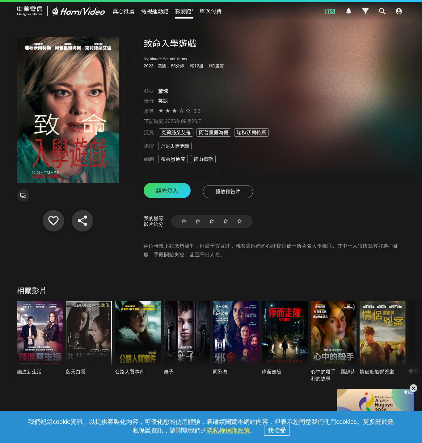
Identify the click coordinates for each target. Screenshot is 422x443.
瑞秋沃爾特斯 (251, 132)
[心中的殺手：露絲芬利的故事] (334, 341)
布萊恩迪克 (173, 159)
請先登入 (167, 190)
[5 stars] (240, 221)
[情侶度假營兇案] (383, 338)
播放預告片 (228, 191)
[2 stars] (198, 221)
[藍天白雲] (89, 338)
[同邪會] (236, 338)
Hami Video (61, 11)
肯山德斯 (203, 159)
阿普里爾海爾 (214, 132)
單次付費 (211, 11)
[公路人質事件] (138, 338)
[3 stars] (212, 221)
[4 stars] (226, 221)
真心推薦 (123, 11)
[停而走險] (285, 338)
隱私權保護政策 (228, 430)
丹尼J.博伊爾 (175, 146)
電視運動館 (155, 11)
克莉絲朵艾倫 (176, 132)
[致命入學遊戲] (53, 221)
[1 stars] (184, 221)
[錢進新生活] (40, 338)
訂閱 (329, 11)
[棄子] (187, 338)
